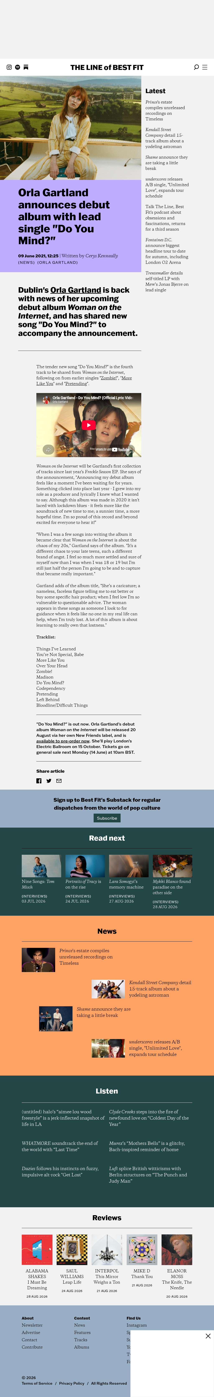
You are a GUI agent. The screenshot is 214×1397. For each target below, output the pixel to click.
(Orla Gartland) (57, 262)
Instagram (137, 1325)
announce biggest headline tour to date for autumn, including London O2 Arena (166, 251)
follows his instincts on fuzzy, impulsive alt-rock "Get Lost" (60, 1172)
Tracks (80, 1340)
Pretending (76, 384)
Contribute (32, 1347)
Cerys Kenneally (101, 256)
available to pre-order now (62, 740)
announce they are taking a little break (166, 163)
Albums (81, 1347)
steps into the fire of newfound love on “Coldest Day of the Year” (149, 1118)
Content (82, 1318)
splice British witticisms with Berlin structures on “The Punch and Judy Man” (148, 1175)
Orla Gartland (75, 290)
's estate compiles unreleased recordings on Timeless (165, 111)
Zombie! (109, 378)
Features (82, 1333)
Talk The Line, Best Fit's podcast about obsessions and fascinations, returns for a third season (165, 218)
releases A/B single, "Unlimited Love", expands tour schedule (167, 188)
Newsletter (32, 1325)
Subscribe (107, 818)
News (26, 262)
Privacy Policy (71, 1383)
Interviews (34, 896)
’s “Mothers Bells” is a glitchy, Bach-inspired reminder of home (147, 1146)
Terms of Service (37, 1383)
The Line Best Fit (107, 67)
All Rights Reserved (109, 1383)
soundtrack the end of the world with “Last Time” (60, 1146)
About (28, 1318)
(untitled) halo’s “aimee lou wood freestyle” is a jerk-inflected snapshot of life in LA (63, 1118)
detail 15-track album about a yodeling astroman (164, 138)
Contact (29, 1340)
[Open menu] (204, 67)
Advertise (31, 1333)
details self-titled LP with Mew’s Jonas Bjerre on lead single (167, 282)
